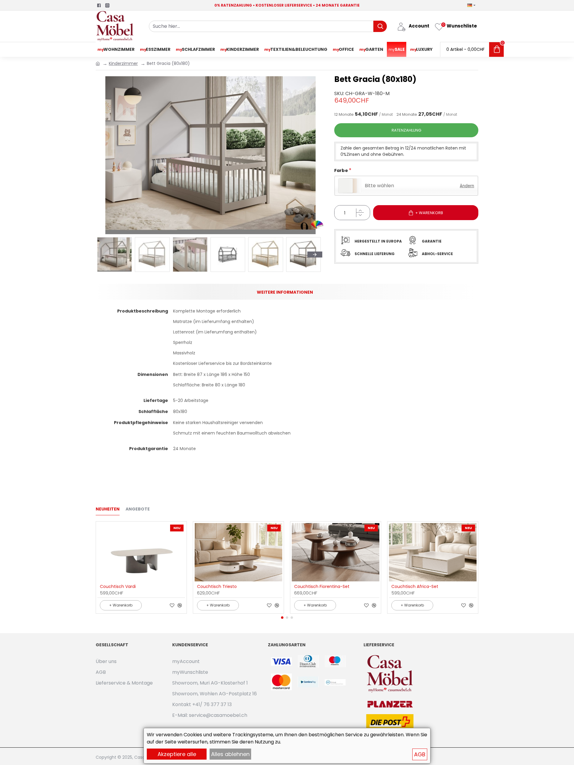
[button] (282, 617)
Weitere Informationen (285, 292)
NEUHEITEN (108, 509)
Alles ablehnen (230, 754)
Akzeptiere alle (177, 754)
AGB (419, 754)
